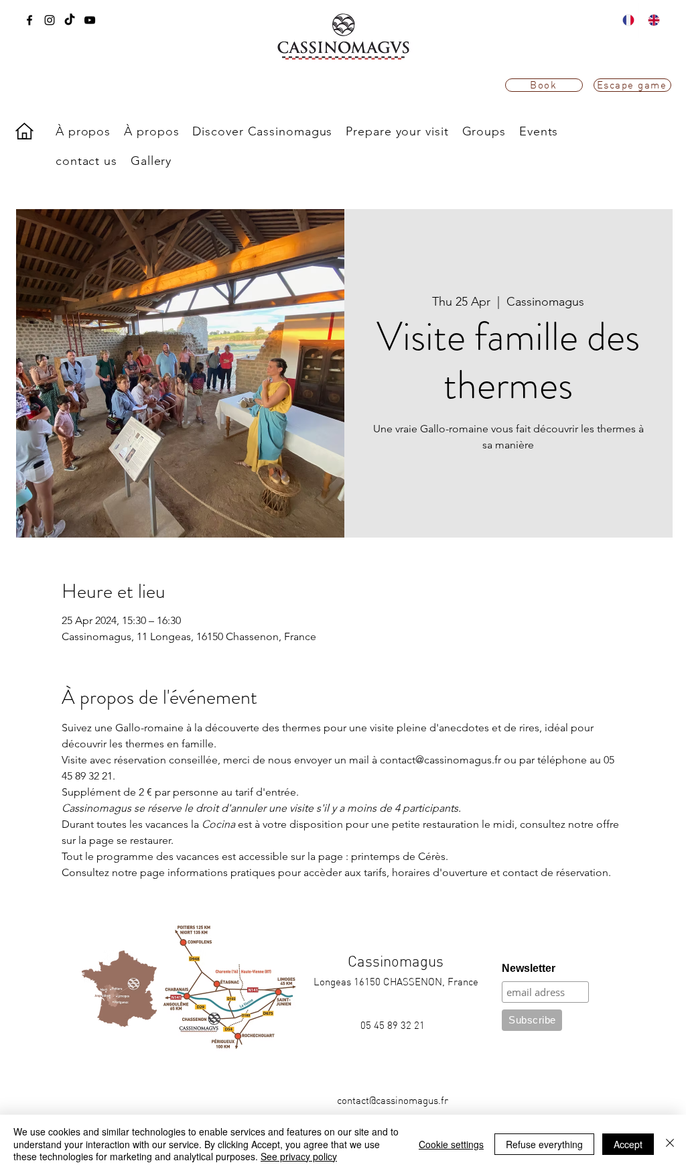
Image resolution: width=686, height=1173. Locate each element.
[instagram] (49, 20)
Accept (628, 1144)
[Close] (670, 1143)
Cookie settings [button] (451, 1144)
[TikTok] (69, 20)
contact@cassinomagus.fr (392, 1100)
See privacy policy (299, 1156)
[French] (625, 20)
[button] (262, 131)
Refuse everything (544, 1144)
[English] (650, 20)
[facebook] (29, 20)
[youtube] (89, 20)
